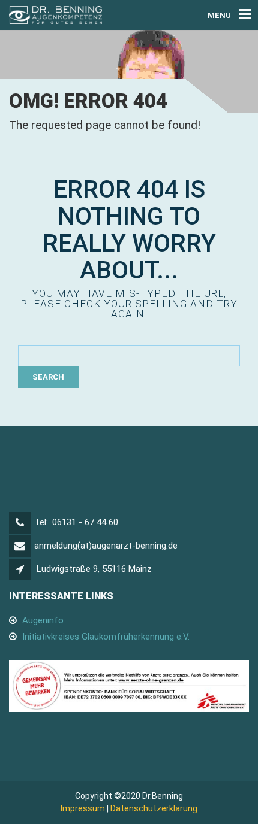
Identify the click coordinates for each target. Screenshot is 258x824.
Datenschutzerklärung (153, 808)
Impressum (83, 808)
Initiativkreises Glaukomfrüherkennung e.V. (106, 636)
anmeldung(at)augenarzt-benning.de (106, 545)
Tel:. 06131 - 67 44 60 (76, 522)
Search (48, 376)
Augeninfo (43, 620)
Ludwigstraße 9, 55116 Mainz (94, 569)
